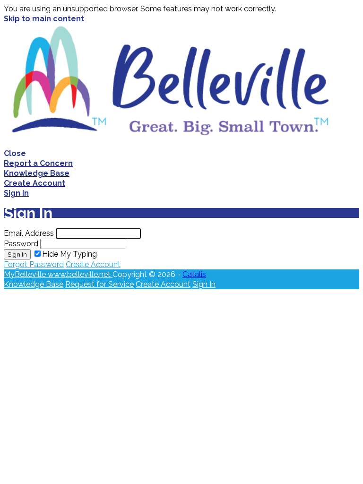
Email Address (29, 233)
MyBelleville (26, 274)
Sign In (17, 254)
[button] (181, 153)
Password (21, 243)
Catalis (194, 274)
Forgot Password (34, 264)
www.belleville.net (80, 274)
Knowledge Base (33, 284)
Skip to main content (44, 18)
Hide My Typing (69, 254)
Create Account (93, 264)
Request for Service (99, 284)
